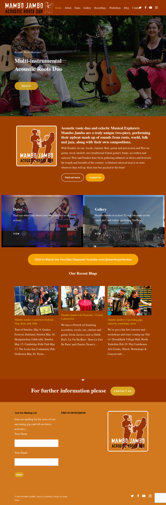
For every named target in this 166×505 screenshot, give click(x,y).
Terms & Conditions (44, 496)
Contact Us (123, 391)
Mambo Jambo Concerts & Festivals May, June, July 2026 (34, 321)
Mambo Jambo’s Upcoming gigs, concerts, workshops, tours (125, 321)
